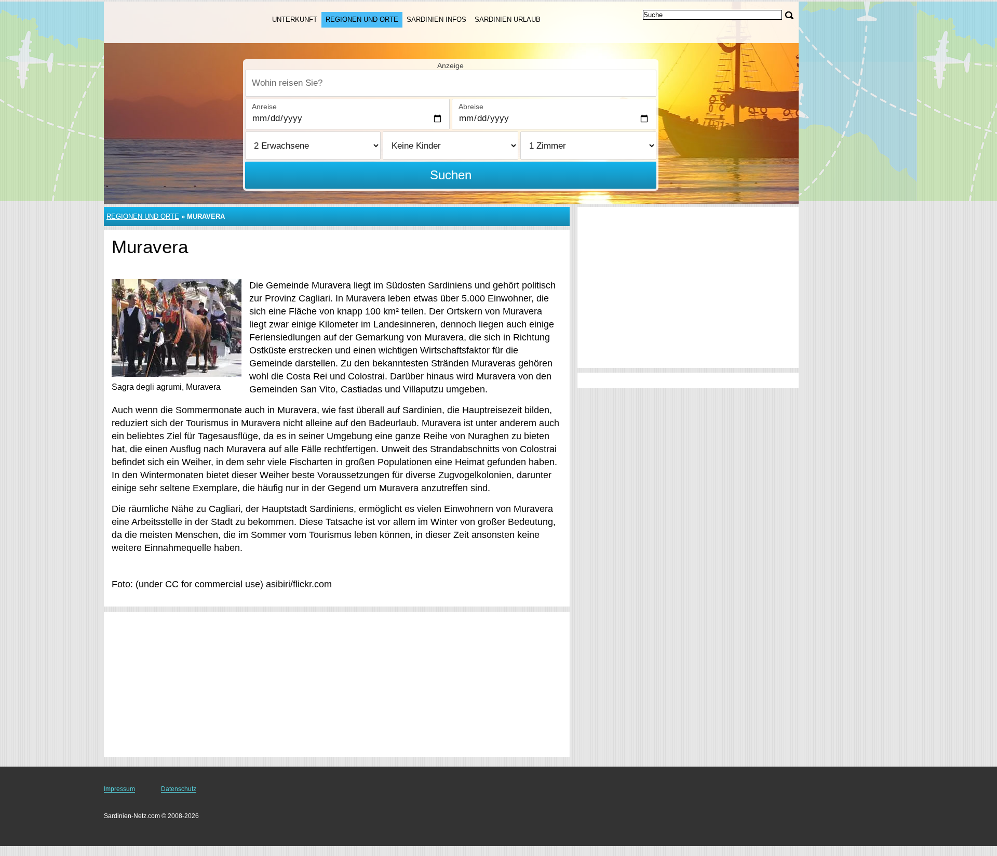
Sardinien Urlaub (508, 19)
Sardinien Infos (436, 19)
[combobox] (451, 83)
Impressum (119, 789)
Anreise (264, 106)
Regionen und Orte (362, 19)
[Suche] (789, 15)
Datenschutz (178, 789)
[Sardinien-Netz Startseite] (175, 21)
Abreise (471, 106)
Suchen (450, 175)
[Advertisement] (337, 684)
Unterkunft (294, 19)
